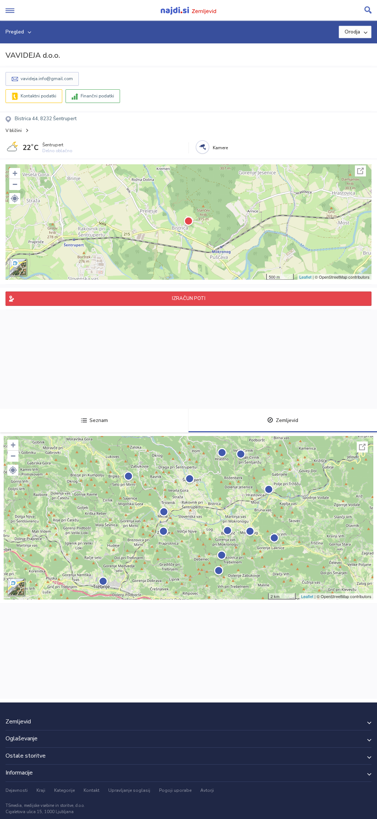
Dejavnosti (17, 790)
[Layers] (18, 267)
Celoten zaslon (360, 170)
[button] (14, 198)
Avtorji (207, 790)
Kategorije (64, 790)
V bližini (14, 130)
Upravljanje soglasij (129, 790)
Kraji (40, 790)
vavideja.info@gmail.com (47, 79)
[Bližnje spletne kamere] (202, 147)
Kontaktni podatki (38, 96)
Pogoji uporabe (175, 790)
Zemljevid (287, 420)
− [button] (15, 184)
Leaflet (305, 277)
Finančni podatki (97, 96)
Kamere (220, 148)
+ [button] (15, 173)
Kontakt (91, 790)
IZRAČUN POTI (188, 298)
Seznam (98, 420)
